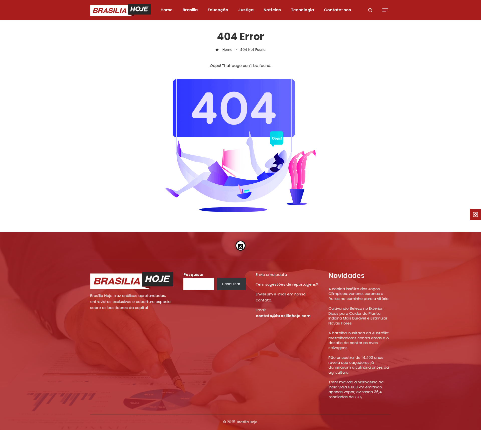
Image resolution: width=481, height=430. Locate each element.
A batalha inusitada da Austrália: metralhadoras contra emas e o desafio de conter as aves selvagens (358, 340)
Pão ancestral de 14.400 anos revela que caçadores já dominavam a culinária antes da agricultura (358, 365)
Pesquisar (193, 274)
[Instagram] (240, 246)
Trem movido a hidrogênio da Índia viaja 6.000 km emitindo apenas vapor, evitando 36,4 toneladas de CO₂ (356, 389)
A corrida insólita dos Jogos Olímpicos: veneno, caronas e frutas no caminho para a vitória (358, 293)
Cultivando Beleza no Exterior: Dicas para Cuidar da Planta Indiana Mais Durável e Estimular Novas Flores (357, 316)
